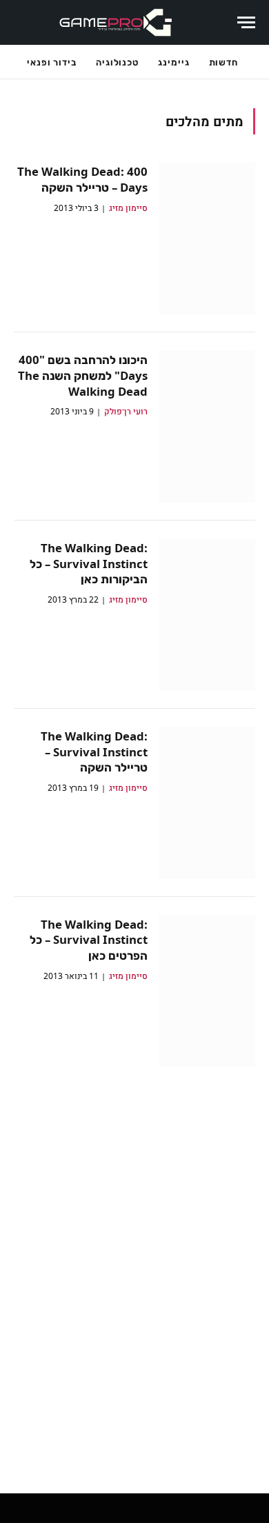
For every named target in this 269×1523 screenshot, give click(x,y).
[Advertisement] (134, 1270)
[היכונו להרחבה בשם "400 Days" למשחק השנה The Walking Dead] (207, 426)
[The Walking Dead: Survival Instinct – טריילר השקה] (207, 803)
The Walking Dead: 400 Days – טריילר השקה (82, 179)
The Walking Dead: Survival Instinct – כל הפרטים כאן (89, 940)
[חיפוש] (21, 22)
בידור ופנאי (52, 62)
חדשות (224, 62)
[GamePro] (116, 22)
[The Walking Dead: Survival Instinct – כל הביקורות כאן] (207, 614)
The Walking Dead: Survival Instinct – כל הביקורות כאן (89, 563)
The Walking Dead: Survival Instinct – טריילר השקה (94, 752)
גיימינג (173, 62)
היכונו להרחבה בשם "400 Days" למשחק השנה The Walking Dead (83, 375)
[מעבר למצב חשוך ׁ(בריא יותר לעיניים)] (218, 23)
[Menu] (246, 22)
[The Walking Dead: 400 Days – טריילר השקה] (207, 238)
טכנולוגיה (117, 62)
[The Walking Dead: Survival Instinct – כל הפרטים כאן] (207, 991)
